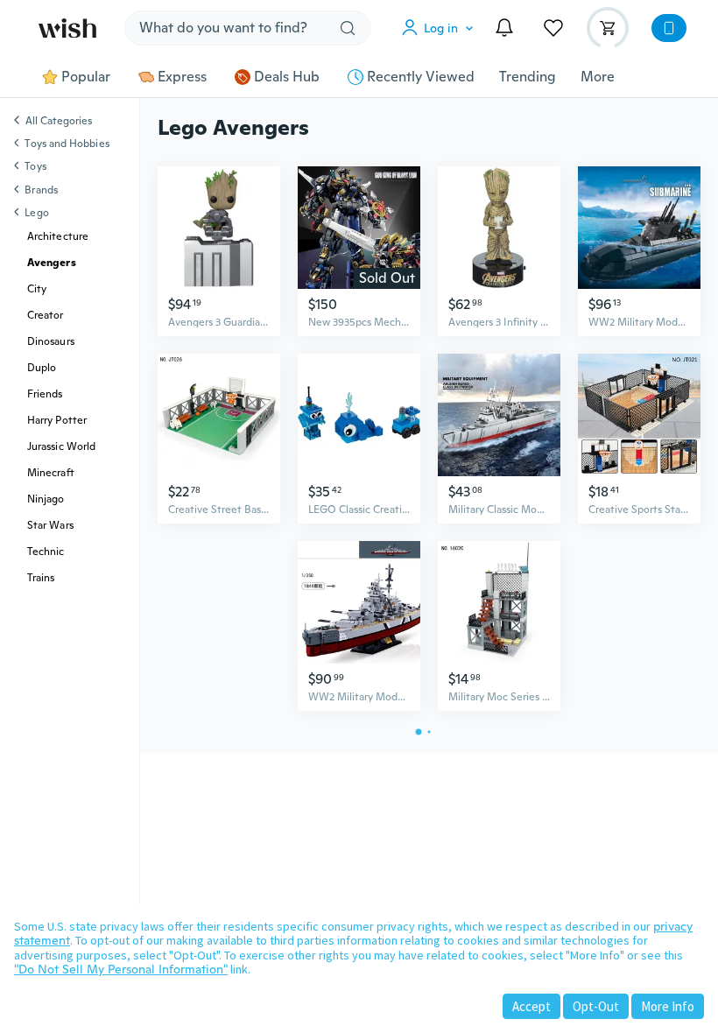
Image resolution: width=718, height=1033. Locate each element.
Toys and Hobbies (67, 144)
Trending (527, 77)
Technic (46, 552)
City (36, 289)
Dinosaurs (50, 341)
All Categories (58, 122)
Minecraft (50, 473)
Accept (531, 1006)
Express (182, 77)
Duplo (41, 368)
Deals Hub (287, 77)
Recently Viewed (421, 77)
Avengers (51, 263)
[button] (441, 28)
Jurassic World (61, 446)
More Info (667, 1006)
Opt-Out (596, 1006)
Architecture (57, 236)
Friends (45, 394)
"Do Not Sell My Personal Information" (121, 969)
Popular (85, 77)
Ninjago (46, 499)
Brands (41, 190)
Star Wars (50, 525)
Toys (35, 166)
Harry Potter (57, 420)
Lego (36, 213)
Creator (45, 315)
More (598, 77)
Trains (40, 578)
